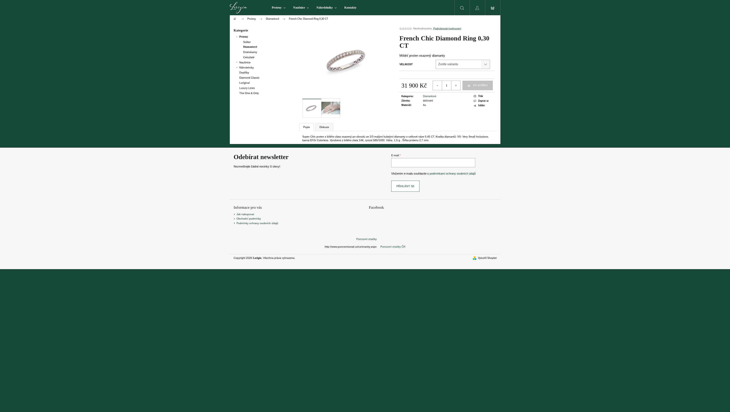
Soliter (247, 41)
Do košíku (480, 85)
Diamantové (250, 46)
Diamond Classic (249, 77)
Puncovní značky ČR (392, 246)
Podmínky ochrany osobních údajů (257, 223)
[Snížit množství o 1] (437, 85)
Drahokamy (250, 52)
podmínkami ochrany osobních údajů (453, 173)
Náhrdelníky (246, 67)
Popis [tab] (306, 127)
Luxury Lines (247, 87)
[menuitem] (278, 7)
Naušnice (245, 62)
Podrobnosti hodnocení (447, 28)
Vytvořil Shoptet (487, 257)
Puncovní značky (366, 239)
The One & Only (249, 93)
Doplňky (244, 72)
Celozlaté (248, 57)
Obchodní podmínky (248, 218)
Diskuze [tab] (324, 127)
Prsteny (243, 36)
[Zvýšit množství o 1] (455, 85)
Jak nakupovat (245, 214)
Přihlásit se (405, 186)
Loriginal (244, 82)
